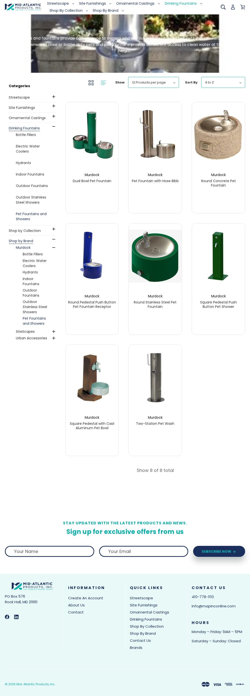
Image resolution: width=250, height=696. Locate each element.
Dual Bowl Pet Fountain (92, 181)
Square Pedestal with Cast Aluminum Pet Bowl (92, 425)
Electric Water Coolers (28, 149)
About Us (76, 605)
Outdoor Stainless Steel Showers (31, 200)
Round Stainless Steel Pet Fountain (155, 304)
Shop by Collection (66, 10)
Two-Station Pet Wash (155, 423)
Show (120, 82)
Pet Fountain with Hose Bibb (155, 181)
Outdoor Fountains (32, 185)
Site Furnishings (92, 3)
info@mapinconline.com (214, 606)
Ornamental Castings (135, 3)
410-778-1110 (203, 596)
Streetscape (58, 3)
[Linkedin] (16, 617)
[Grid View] (92, 82)
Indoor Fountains (30, 174)
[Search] (223, 7)
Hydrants (23, 162)
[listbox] (153, 82)
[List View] (103, 82)
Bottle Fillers (26, 134)
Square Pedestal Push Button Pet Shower (218, 304)
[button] (32, 86)
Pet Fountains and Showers (31, 216)
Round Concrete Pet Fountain (218, 183)
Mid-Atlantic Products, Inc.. (36, 684)
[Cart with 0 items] (242, 7)
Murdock (23, 247)
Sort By (191, 82)
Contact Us (140, 640)
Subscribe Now (217, 551)
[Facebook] (7, 617)
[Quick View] (92, 150)
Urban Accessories (31, 338)
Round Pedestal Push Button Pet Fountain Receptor (92, 304)
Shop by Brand (105, 10)
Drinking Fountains (181, 3)
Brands (136, 647)
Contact (76, 612)
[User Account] (232, 7)
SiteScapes (25, 331)
